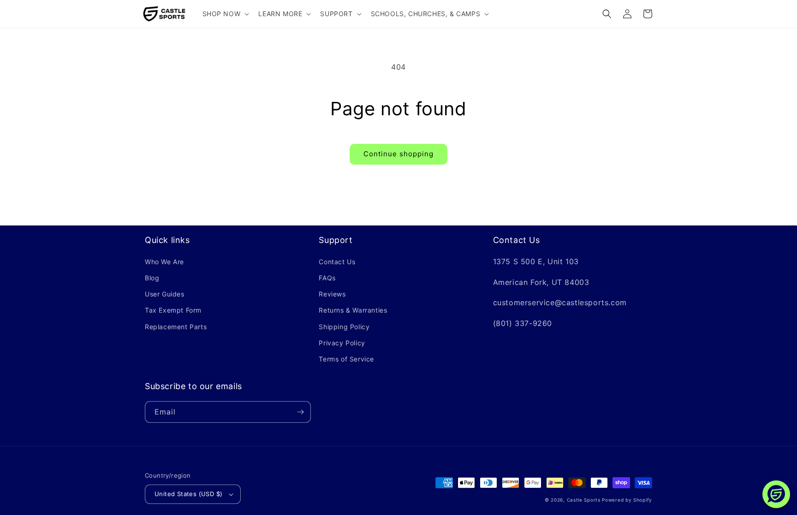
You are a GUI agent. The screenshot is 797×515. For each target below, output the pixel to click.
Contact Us (337, 262)
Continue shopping (398, 153)
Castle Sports (584, 500)
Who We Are (164, 262)
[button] (225, 14)
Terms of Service (346, 359)
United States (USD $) (188, 493)
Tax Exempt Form (173, 310)
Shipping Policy (344, 327)
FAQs (327, 278)
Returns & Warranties (353, 310)
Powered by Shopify (627, 500)
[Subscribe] (300, 412)
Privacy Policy (342, 343)
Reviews (332, 294)
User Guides (164, 294)
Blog (152, 278)
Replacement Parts (176, 327)
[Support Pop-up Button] (776, 494)
